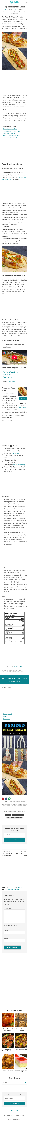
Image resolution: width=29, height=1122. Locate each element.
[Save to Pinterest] (3, 798)
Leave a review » (23, 407)
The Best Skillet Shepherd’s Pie (8, 853)
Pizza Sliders (7, 374)
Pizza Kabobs (7, 377)
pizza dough (16, 453)
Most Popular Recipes (14, 1010)
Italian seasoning (19, 464)
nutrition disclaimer (18, 666)
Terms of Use (20, 1115)
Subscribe (14, 840)
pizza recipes (11, 381)
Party (15, 817)
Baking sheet (7, 714)
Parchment (6, 719)
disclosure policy (14, 13)
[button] (20, 403)
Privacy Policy (8, 1115)
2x (13, 445)
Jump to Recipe (10, 9)
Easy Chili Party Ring (21, 853)
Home (4, 1112)
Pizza (20, 817)
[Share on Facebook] (6, 798)
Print (23, 398)
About (10, 1112)
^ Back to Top (14, 1110)
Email (6, 938)
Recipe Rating (8, 925)
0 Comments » (20, 9)
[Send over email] (9, 798)
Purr (20, 1119)
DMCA (23, 1112)
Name (6, 930)
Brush (5, 716)
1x (11, 445)
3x (16, 445)
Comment (8, 908)
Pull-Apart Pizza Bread (10, 372)
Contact (17, 1112)
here (24, 806)
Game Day (9, 817)
